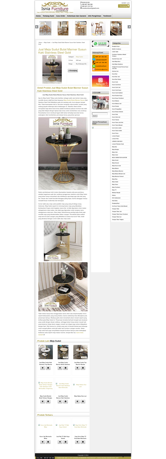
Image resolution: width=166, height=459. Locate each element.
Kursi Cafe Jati (116, 87)
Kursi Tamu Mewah (117, 125)
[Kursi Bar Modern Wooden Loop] (98, 28)
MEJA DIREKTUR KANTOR (119, 157)
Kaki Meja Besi (116, 61)
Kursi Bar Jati (116, 76)
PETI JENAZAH (116, 198)
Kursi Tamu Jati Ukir (117, 122)
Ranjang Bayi (115, 203)
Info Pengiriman (94, 16)
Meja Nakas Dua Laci (80, 396)
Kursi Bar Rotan (116, 79)
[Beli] (42, 368)
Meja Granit (115, 160)
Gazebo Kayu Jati (117, 59)
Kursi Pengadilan (116, 109)
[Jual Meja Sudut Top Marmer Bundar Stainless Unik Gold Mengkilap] (80, 352)
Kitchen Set (115, 71)
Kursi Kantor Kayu (117, 95)
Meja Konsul (115, 163)
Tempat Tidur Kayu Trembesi (120, 214)
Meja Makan (115, 168)
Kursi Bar (114, 74)
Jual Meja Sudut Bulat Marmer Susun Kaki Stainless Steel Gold (62, 50)
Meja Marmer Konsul (117, 176)
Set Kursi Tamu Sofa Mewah (119, 206)
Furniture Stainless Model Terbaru (119, 55)
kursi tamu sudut (116, 128)
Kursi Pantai (115, 106)
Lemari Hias (115, 138)
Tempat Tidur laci (116, 217)
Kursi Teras (115, 133)
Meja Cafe (115, 152)
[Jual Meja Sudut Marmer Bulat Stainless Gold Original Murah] (63, 352)
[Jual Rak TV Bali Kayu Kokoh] (63, 426)
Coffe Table (115, 51)
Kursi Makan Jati (116, 103)
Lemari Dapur (116, 136)
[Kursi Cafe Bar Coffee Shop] (116, 28)
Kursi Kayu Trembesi (118, 98)
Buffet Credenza (116, 49)
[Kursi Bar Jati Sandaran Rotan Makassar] (63, 28)
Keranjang (123, 6)
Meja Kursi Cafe (116, 165)
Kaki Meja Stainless (117, 64)
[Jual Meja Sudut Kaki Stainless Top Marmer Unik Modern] (46, 352)
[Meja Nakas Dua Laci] (80, 385)
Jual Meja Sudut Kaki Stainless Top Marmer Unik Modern (45, 364)
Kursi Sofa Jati (116, 117)
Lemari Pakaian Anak (118, 144)
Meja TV (114, 190)
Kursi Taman (115, 119)
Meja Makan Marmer (117, 171)
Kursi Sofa (115, 114)
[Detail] (48, 368)
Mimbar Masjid (116, 192)
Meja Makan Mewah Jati (118, 173)
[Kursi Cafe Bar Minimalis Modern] (45, 28)
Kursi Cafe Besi (116, 84)
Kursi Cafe (115, 82)
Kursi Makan (115, 101)
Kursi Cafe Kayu (116, 90)
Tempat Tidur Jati (117, 211)
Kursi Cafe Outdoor (117, 93)
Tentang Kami (48, 16)
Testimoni (107, 16)
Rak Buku (114, 200)
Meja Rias (114, 179)
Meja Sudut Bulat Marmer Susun (74, 100)
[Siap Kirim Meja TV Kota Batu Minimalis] (80, 426)
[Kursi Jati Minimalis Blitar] (45, 426)
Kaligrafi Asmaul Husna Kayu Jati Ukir (120, 67)
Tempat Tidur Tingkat (118, 219)
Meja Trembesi (116, 187)
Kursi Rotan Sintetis (117, 111)
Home (38, 16)
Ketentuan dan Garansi (76, 16)
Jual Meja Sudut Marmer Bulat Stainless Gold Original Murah (63, 364)
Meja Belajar (115, 149)
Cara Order (60, 16)
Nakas (114, 195)
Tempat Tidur (115, 209)
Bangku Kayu (116, 46)
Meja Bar (114, 147)
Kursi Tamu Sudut (117, 130)
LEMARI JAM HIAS (117, 141)
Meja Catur (115, 155)
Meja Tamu (115, 184)
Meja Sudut (47, 42)
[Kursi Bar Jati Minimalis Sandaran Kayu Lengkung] (80, 28)
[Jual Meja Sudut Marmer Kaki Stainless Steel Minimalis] (63, 385)
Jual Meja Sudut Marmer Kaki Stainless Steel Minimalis (63, 398)
